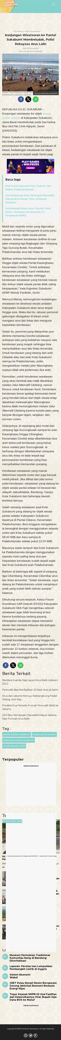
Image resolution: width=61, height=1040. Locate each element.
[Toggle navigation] (46, 4)
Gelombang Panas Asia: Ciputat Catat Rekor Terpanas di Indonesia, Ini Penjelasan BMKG (28, 212)
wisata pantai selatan (44, 734)
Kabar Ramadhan (33, 31)
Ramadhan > (19, 31)
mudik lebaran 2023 (14, 745)
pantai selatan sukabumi (16, 734)
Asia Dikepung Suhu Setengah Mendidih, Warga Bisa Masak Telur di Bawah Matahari (30, 199)
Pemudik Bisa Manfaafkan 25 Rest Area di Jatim (30, 689)
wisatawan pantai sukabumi (18, 740)
